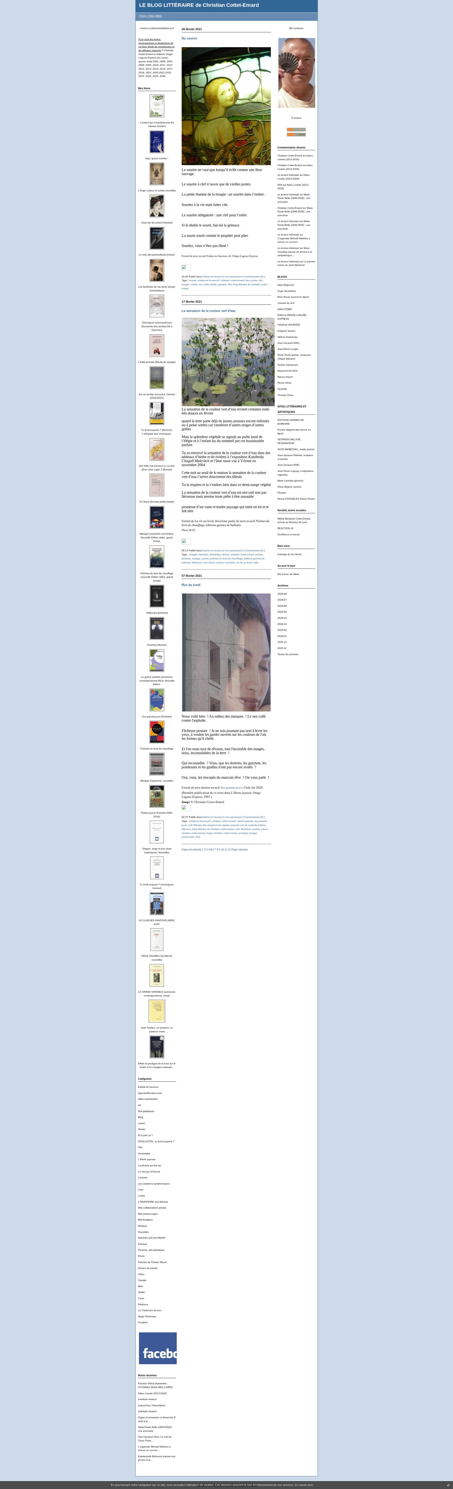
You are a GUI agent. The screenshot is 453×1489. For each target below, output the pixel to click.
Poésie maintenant (287, 365)
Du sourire (189, 38)
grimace (222, 284)
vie (200, 284)
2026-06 (282, 606)
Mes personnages (148, 1214)
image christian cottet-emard (221, 833)
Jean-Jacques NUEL (288, 343)
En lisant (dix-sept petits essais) (157, 501)
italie (255, 562)
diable (213, 284)
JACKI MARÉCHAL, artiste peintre (296, 449)
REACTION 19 (285, 528)
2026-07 (282, 599)
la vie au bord (244, 562)
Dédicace (143, 1304)
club (237, 829)
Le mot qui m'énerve (149, 1171)
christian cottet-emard (232, 280)
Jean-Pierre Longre (287, 349)
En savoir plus (304, 1485)
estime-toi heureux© (208, 280)
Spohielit (282, 389)
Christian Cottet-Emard (289, 155)
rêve (198, 837)
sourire (192, 280)
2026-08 (282, 594)
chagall (193, 554)
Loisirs (141, 1195)
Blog (140, 1117)
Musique (142, 1226)
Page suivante (239, 849)
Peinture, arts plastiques (151, 1250)
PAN (279, 185)
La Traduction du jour (149, 1310)
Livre (140, 1189)
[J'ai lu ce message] (448, 1485)
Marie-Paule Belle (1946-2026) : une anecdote (293, 198)
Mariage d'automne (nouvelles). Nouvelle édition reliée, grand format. (157, 537)
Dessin (141, 1129)
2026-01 (282, 636)
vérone (225, 554)
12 (229, 849)
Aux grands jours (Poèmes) (157, 716)
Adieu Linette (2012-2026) (152, 1393)
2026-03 (282, 624)
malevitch (203, 554)
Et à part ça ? (145, 1135)
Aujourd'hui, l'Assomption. (152, 1405)
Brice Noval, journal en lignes (293, 297)
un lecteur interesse (288, 221)
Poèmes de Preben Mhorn (152, 1262)
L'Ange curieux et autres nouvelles (157, 190)
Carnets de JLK (285, 303)
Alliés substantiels (147, 1099)
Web (140, 1286)
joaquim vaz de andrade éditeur (248, 825)
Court (141, 1298)
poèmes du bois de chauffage (226, 558)
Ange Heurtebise (286, 291)
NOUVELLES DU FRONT (151, 1238)
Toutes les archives (287, 654)
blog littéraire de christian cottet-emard (213, 829)
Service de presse (148, 1268)
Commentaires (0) (253, 276)
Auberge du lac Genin (289, 554)
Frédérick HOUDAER (288, 324)
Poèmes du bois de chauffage (156, 748)
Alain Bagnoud (285, 285)
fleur (248, 280)
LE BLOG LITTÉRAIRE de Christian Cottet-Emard (199, 5)
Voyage (142, 1280)
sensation (230, 562)
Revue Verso (284, 382)
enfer (206, 284)
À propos (296, 118)
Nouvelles (143, 1232)
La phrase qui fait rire (149, 1165)
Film (140, 1147)
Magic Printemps (147, 1316)
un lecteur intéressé (288, 175)
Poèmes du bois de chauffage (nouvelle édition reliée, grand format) (156, 577)
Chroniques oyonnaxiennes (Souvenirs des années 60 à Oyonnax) (156, 326)
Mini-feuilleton (145, 1219)
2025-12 (282, 642)
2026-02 (282, 630)
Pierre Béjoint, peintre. (289, 486)
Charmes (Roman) (157, 645)
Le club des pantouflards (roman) (157, 254)
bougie (185, 284)
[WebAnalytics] (186, 269)
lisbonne (186, 829)
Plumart (281, 492)
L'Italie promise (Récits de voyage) (157, 362)
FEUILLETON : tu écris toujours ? (156, 1141)
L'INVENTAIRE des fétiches (153, 1201)
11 (226, 849)
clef (260, 280)
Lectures (142, 1177)
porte (254, 280)
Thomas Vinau (285, 395)
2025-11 (281, 648)
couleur (220, 562)
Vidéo (141, 1274)
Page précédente (191, 849)
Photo (141, 1256)
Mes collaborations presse (152, 1207)
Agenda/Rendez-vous (150, 1093)
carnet (141, 1123)
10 (222, 849)
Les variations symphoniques (154, 1183)
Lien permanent (233, 276)
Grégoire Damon (286, 331)
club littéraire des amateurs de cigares (209, 825)
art (139, 1105)
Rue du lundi (191, 585)
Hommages (144, 1153)
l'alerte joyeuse (245, 821)
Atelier (141, 1292)
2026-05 (282, 612)
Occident (143, 1322)
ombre (194, 284)
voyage (196, 558)
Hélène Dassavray (287, 337)
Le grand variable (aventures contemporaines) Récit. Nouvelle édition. (156, 681)
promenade (188, 837)
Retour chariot (285, 377)
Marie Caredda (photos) (290, 480)
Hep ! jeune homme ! (156, 158)
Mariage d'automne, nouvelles (156, 780)
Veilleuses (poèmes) (157, 612)
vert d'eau (209, 562)
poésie (259, 554)
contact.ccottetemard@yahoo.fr (157, 28)
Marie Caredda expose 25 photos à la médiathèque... (294, 252)
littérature (197, 562)
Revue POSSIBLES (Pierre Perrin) (296, 499)
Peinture (142, 1244)
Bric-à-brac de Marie (288, 574)
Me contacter (296, 28)
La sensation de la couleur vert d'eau (208, 311)
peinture (186, 558)
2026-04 (282, 618)
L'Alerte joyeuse (146, 1159)
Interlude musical (147, 1399)
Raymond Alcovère (287, 370)
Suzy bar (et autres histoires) (156, 222)
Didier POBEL (285, 309)
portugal (243, 833)
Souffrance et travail (288, 534)
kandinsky (215, 554)
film (230, 284)
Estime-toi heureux (148, 1087)
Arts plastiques (146, 1111)
